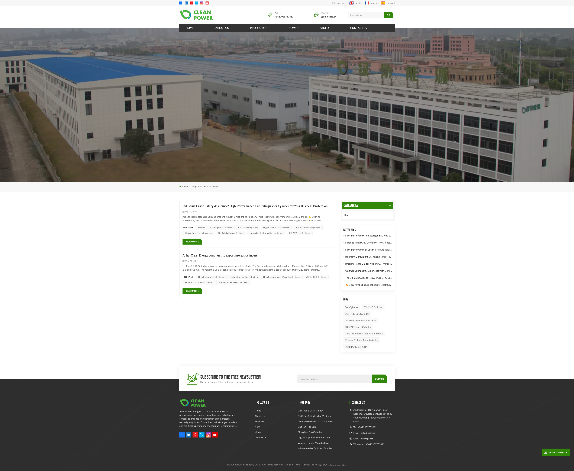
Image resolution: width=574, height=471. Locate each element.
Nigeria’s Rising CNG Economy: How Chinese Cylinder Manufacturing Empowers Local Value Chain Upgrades (368, 242)
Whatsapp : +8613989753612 (368, 444)
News (292, 27)
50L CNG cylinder (373, 307)
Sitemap (289, 464)
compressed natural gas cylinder (315, 421)
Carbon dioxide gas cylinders (244, 277)
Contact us (358, 27)
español (391, 2)
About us (222, 27)
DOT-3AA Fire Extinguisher (307, 227)
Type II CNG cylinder (356, 346)
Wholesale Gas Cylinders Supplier (315, 448)
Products (257, 27)
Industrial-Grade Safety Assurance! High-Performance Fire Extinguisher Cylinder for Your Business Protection (255, 206)
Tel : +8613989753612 (365, 427)
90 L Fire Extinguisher (248, 227)
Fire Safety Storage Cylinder (231, 233)
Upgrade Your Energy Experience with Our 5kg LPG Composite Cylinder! (368, 270)
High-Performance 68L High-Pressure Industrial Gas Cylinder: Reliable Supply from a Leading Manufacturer (368, 249)
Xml (298, 464)
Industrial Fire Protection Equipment (266, 233)
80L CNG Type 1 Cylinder (358, 326)
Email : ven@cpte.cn (363, 438)
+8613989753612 (284, 16)
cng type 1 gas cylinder (310, 410)
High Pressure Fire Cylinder (276, 227)
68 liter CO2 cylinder (316, 277)
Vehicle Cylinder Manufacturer (313, 442)
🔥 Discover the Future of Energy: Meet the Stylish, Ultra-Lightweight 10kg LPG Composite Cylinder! (368, 284)
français (374, 2)
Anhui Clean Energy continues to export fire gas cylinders (220, 255)
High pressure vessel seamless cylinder (281, 277)
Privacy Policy (310, 464)
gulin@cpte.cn (328, 16)
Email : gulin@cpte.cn (364, 432)
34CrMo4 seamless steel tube (360, 320)
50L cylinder (351, 307)
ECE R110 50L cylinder (357, 313)
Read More (192, 241)
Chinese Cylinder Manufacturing (361, 340)
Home (190, 27)
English (358, 2)
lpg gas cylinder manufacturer (314, 437)
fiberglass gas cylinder (310, 432)
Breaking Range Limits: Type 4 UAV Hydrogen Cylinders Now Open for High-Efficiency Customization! (368, 263)
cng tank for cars (307, 426)
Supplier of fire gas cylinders (233, 282)
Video (324, 27)
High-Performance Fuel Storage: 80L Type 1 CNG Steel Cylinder (368, 235)
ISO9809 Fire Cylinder (299, 233)
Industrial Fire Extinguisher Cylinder (215, 227)
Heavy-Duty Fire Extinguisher (199, 233)
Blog (346, 214)
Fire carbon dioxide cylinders (199, 282)
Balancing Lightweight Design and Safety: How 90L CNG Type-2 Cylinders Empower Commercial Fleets (368, 256)
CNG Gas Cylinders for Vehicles (314, 415)
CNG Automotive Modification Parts (364, 333)
